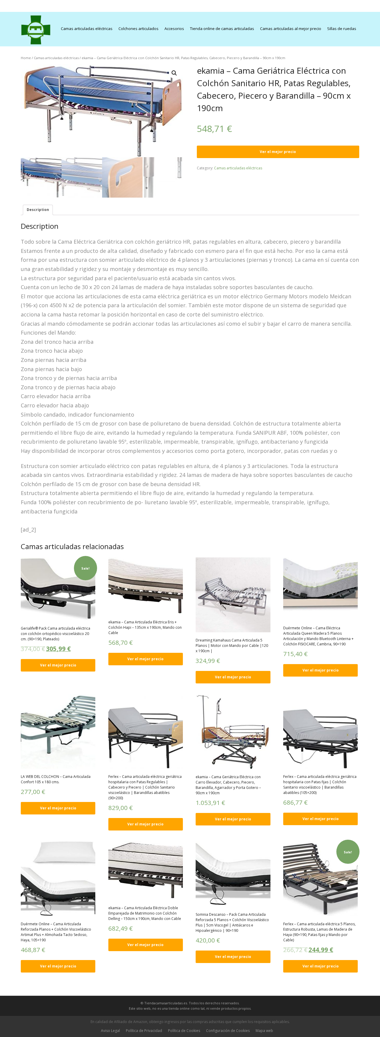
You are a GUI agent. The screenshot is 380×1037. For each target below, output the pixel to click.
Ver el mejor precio (278, 151)
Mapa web (264, 1030)
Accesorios (174, 28)
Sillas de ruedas (341, 28)
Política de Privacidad (144, 1030)
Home (26, 58)
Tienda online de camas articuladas (222, 28)
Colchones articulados (138, 28)
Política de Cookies (184, 1030)
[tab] (38, 210)
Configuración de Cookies (228, 1030)
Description (38, 209)
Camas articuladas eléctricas (87, 28)
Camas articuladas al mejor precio (290, 28)
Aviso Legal (110, 1030)
